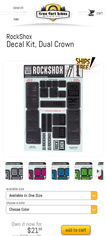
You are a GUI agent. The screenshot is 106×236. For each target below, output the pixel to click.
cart (99, 13)
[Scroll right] (97, 171)
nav (16, 19)
